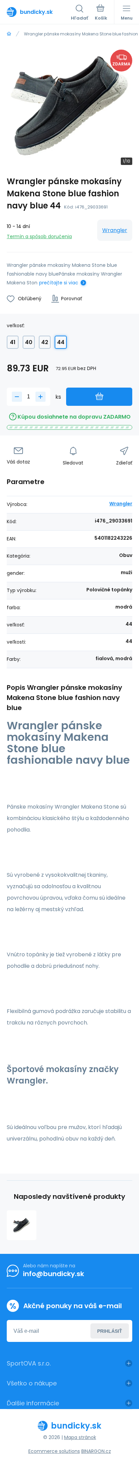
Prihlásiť (109, 1331)
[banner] (39, 11)
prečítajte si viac (58, 282)
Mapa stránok (80, 1437)
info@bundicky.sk (53, 1273)
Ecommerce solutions (54, 1451)
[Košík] (101, 13)
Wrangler (114, 230)
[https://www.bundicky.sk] (9, 34)
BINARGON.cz (96, 1451)
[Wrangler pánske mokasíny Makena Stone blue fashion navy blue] (21, 1225)
